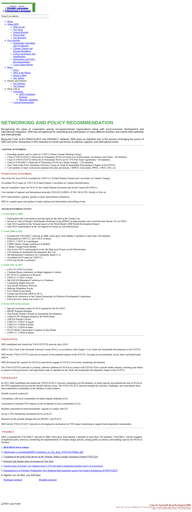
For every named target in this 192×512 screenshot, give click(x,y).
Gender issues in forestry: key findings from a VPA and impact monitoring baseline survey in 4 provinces (53, 466)
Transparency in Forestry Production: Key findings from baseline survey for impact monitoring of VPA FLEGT (60, 470)
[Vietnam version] (13, 480)
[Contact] (9, 5)
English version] (48, 480)
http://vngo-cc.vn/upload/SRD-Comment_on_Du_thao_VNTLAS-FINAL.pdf (43, 452)
